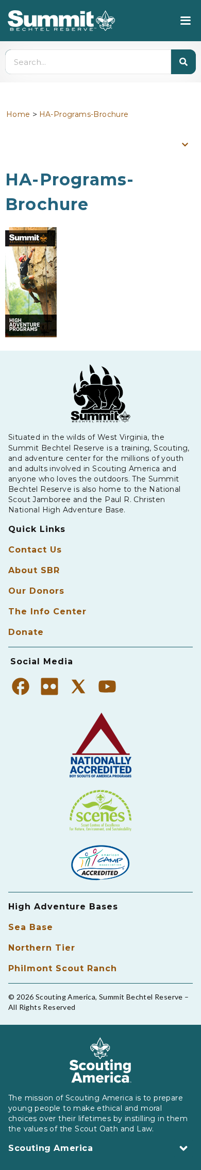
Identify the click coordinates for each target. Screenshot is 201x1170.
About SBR (34, 570)
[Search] (183, 61)
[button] (185, 21)
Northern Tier (41, 948)
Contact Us (35, 550)
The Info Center (47, 611)
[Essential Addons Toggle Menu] (185, 144)
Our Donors (36, 591)
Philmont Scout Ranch (62, 968)
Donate (26, 632)
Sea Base (30, 927)
